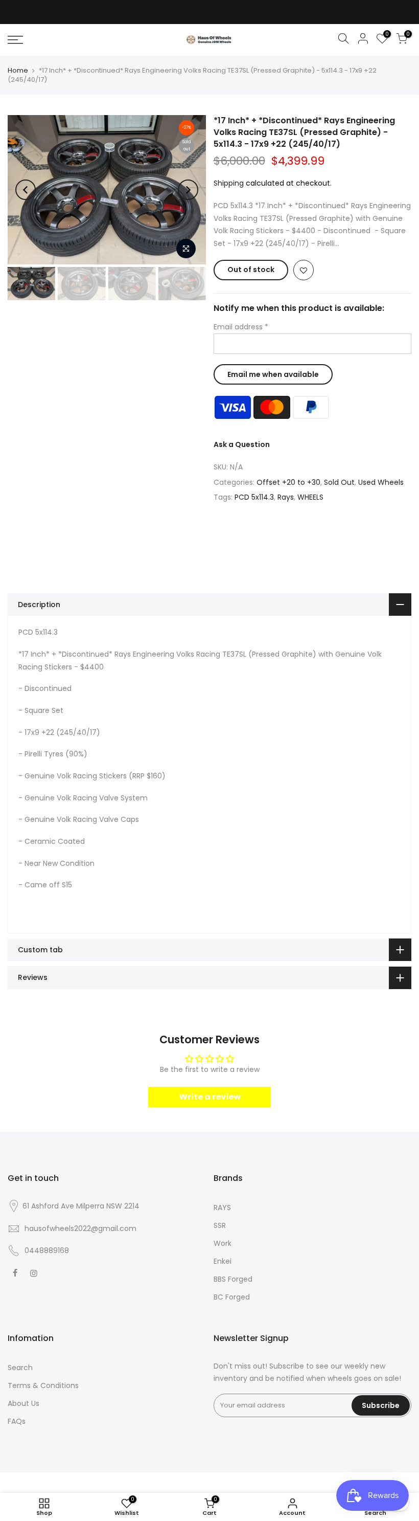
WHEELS (310, 497)
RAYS (222, 1207)
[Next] (188, 190)
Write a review (210, 1097)
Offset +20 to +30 (288, 482)
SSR (220, 1225)
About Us (23, 1403)
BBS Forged (233, 1279)
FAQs (17, 1421)
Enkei (222, 1261)
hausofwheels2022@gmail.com (80, 1228)
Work (222, 1243)
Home (18, 70)
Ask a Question (242, 444)
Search (20, 1367)
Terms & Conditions (43, 1385)
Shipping (229, 183)
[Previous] (25, 190)
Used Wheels (381, 482)
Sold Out (339, 482)
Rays (285, 497)
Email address (241, 327)
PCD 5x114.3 (254, 497)
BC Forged (232, 1297)
